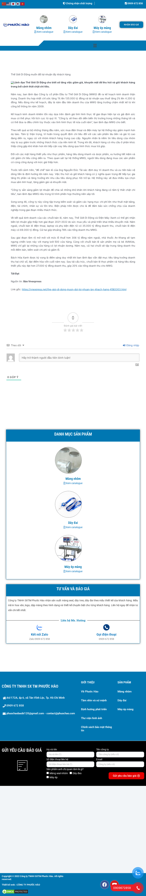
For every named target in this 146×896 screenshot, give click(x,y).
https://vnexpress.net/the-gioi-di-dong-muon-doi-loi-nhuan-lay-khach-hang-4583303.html (74, 289)
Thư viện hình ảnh (91, 718)
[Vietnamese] (22, 3)
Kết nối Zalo (39, 634)
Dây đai (122, 700)
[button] (95, 45)
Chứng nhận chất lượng (78, 3)
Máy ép (53, 777)
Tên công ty (102, 749)
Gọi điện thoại (106, 634)
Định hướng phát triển (94, 709)
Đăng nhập (132, 345)
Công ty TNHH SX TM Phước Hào (30, 686)
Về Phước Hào (89, 691)
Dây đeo (77, 773)
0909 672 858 (135, 3)
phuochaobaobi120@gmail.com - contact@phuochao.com (40, 713)
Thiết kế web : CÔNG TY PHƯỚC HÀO (21, 884)
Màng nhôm (125, 691)
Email (99, 759)
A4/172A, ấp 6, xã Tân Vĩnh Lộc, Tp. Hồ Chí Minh (35, 697)
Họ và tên (51, 749)
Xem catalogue (44, 31)
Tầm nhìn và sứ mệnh (94, 700)
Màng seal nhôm (58, 773)
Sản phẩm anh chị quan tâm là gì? (65, 769)
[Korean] (18, 3)
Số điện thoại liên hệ (57, 759)
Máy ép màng (126, 709)
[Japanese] (13, 3)
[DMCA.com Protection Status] (15, 891)
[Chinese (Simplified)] (4, 3)
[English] (8, 3)
